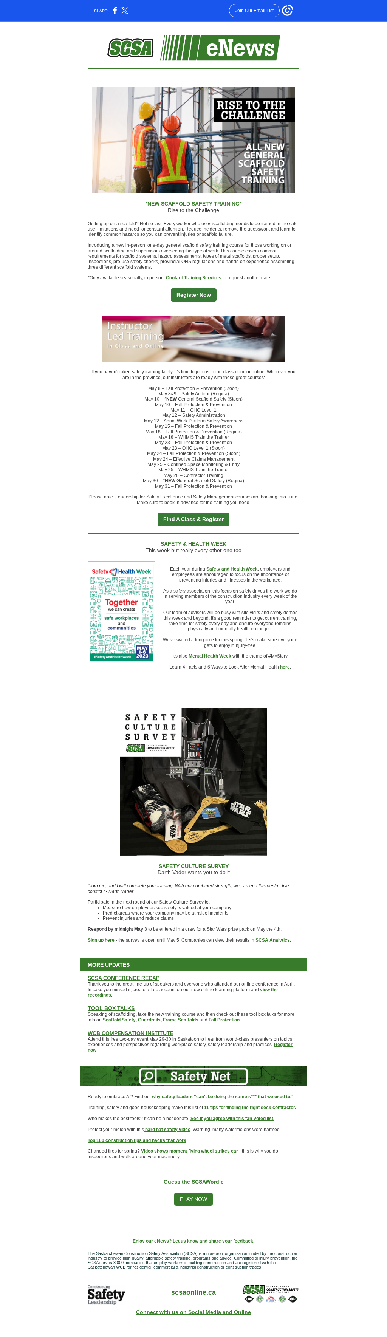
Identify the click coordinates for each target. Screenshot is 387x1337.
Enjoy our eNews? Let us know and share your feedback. (193, 1241)
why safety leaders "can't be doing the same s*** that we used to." (223, 1096)
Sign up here (101, 940)
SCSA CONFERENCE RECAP (123, 978)
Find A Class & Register (193, 519)
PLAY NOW (193, 1199)
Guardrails (149, 1020)
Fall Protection (224, 1020)
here (285, 667)
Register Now (193, 295)
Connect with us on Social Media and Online (193, 1312)
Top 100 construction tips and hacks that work (137, 1140)
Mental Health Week (210, 656)
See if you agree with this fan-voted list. (232, 1118)
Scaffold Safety (119, 1020)
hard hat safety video (167, 1129)
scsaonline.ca (193, 1292)
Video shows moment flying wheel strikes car (189, 1151)
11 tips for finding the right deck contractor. (250, 1107)
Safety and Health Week (232, 569)
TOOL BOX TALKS (111, 1008)
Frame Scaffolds (180, 1020)
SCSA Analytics (272, 940)
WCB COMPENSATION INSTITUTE (130, 1033)
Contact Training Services (193, 277)
